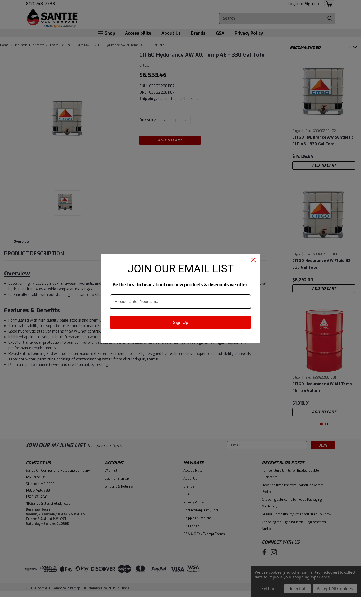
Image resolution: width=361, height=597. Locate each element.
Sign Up (180, 322)
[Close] (253, 260)
